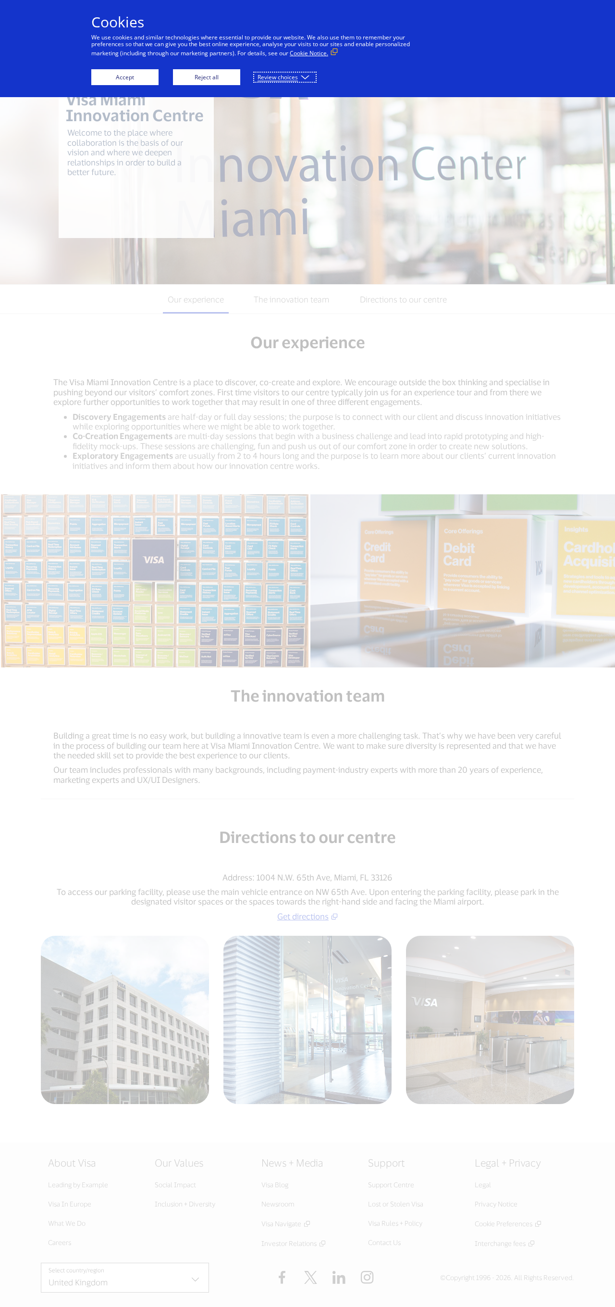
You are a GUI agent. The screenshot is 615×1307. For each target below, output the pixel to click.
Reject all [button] (207, 77)
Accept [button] (125, 77)
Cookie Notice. (309, 53)
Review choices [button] (278, 77)
